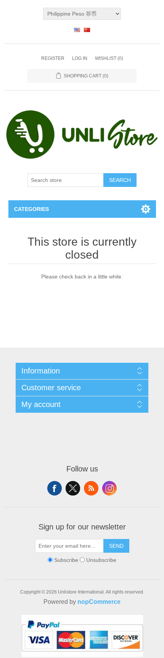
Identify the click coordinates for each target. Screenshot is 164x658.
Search (120, 180)
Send (116, 546)
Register (52, 58)
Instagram (109, 488)
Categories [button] (31, 209)
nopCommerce (99, 601)
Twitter (73, 488)
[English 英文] (77, 30)
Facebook (54, 488)
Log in (79, 58)
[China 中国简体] (87, 30)
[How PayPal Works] (82, 655)
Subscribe (66, 560)
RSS (91, 488)
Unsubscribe (101, 560)
